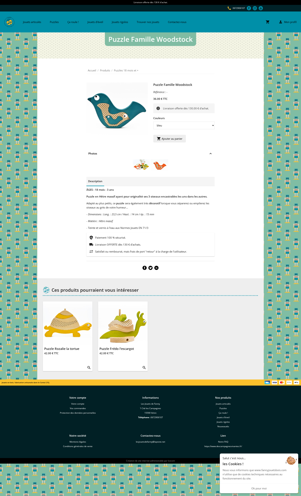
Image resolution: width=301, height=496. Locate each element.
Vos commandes (78, 408)
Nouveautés (223, 426)
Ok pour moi (259, 488)
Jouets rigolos (120, 22)
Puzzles (54, 22)
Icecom (171, 460)
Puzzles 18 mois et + (126, 70)
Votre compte (77, 403)
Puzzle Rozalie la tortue (61, 349)
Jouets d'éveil (95, 22)
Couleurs (159, 118)
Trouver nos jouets (148, 22)
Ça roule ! (73, 22)
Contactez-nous (177, 22)
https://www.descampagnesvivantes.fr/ (223, 446)
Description (95, 181)
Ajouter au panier (169, 139)
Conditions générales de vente (77, 446)
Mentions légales (78, 441)
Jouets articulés (32, 22)
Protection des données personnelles (78, 412)
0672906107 (239, 8)
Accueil (92, 70)
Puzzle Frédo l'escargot (116, 349)
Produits (105, 70)
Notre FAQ (223, 441)
